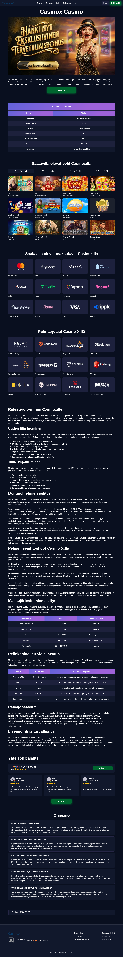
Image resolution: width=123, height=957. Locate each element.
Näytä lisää (62, 801)
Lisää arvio (103, 768)
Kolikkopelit (100, 171)
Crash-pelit (73, 171)
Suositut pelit (19, 171)
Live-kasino (46, 171)
